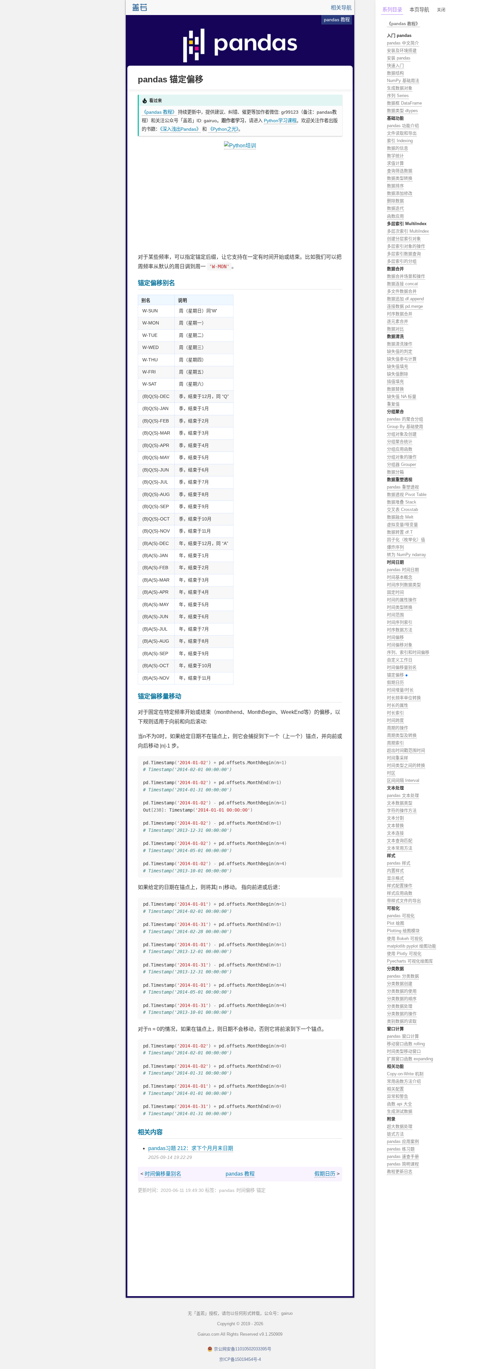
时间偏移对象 (399, 644)
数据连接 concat (402, 283)
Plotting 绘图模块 (403, 930)
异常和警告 (397, 1096)
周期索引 (395, 742)
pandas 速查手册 (403, 1156)
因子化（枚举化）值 (406, 539)
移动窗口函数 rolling (406, 1043)
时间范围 (395, 614)
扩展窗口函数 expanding (410, 1058)
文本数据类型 (399, 802)
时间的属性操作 (402, 599)
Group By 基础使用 (405, 426)
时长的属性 (397, 705)
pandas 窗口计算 (403, 1036)
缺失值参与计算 (402, 358)
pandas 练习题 (401, 1148)
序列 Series (398, 95)
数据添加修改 (399, 193)
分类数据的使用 (402, 991)
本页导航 (419, 9)
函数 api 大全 (399, 1103)
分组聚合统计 (399, 441)
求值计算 (395, 163)
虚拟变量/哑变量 (402, 524)
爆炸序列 (395, 547)
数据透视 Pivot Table (406, 494)
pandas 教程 (240, 1174)
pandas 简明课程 (403, 1164)
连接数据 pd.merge (405, 306)
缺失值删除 (397, 373)
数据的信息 (397, 148)
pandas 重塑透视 (403, 487)
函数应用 (395, 216)
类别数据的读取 (402, 1021)
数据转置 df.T (400, 532)
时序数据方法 (399, 629)
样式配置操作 (399, 885)
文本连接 (395, 833)
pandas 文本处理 (403, 795)
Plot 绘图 (395, 923)
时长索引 (395, 712)
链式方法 (395, 1133)
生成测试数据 (399, 1111)
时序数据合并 (399, 313)
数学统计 (395, 155)
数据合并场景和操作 (406, 276)
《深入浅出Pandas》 (180, 129)
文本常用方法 (399, 848)
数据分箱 (395, 472)
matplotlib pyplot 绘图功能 (411, 946)
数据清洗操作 (399, 343)
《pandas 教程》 (159, 112)
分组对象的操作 (402, 456)
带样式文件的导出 (404, 900)
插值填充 (395, 381)
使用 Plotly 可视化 (404, 953)
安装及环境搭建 (402, 50)
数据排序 (395, 185)
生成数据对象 (399, 88)
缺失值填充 (397, 366)
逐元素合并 (397, 321)
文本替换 (395, 825)
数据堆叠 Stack (401, 502)
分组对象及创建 (402, 434)
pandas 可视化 (401, 915)
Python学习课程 (280, 120)
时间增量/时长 (400, 689)
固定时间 (395, 592)
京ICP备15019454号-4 (240, 1359)
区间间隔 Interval (403, 780)
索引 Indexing (400, 140)
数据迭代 (395, 208)
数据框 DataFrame (404, 103)
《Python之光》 (223, 129)
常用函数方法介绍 (404, 1081)
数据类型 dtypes (402, 110)
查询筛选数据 (399, 170)
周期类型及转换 (402, 735)
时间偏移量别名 (163, 1174)
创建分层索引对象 (404, 238)
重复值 (393, 404)
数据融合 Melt (400, 517)
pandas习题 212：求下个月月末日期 (190, 1148)
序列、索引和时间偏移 (408, 652)
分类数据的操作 (402, 1013)
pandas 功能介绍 (403, 125)
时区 (391, 772)
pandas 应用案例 (403, 1141)
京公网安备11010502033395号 (242, 1348)
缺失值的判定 (399, 351)
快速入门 (395, 65)
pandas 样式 (398, 863)
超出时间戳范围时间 (406, 750)
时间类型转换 (399, 607)
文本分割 (395, 818)
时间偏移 (395, 637)
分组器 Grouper (401, 464)
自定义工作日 (399, 659)
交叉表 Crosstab (402, 509)
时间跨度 (395, 720)
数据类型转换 (399, 178)
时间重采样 (397, 757)
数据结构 (395, 73)
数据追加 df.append (405, 298)
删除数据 (395, 200)
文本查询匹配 (399, 840)
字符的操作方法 (402, 810)
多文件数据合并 (402, 291)
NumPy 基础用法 (403, 80)
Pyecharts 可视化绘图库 (410, 961)
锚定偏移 (395, 674)
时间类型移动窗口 (404, 1051)
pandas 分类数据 (403, 976)
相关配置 (395, 1088)
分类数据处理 (399, 1006)
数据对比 (395, 328)
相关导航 (341, 7)
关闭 (441, 9)
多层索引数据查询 (404, 253)
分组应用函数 (399, 449)
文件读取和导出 (402, 133)
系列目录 (392, 9)
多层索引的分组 (402, 261)
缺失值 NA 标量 (401, 396)
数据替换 (395, 389)
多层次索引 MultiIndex (408, 231)
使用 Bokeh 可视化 (405, 938)
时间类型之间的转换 (406, 765)
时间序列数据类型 (404, 584)
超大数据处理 (399, 1126)
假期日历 (324, 1174)
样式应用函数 (399, 893)
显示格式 (395, 878)
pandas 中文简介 (403, 43)
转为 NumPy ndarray (406, 554)
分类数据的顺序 (402, 998)
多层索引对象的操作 (406, 246)
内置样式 (395, 870)
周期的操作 (397, 727)
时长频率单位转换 (404, 697)
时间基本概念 (399, 577)
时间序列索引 (399, 622)
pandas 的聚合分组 (405, 419)
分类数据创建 (399, 983)
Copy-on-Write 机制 (405, 1073)
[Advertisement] (240, 201)
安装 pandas (398, 58)
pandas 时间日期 (403, 569)
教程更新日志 (399, 1171)
